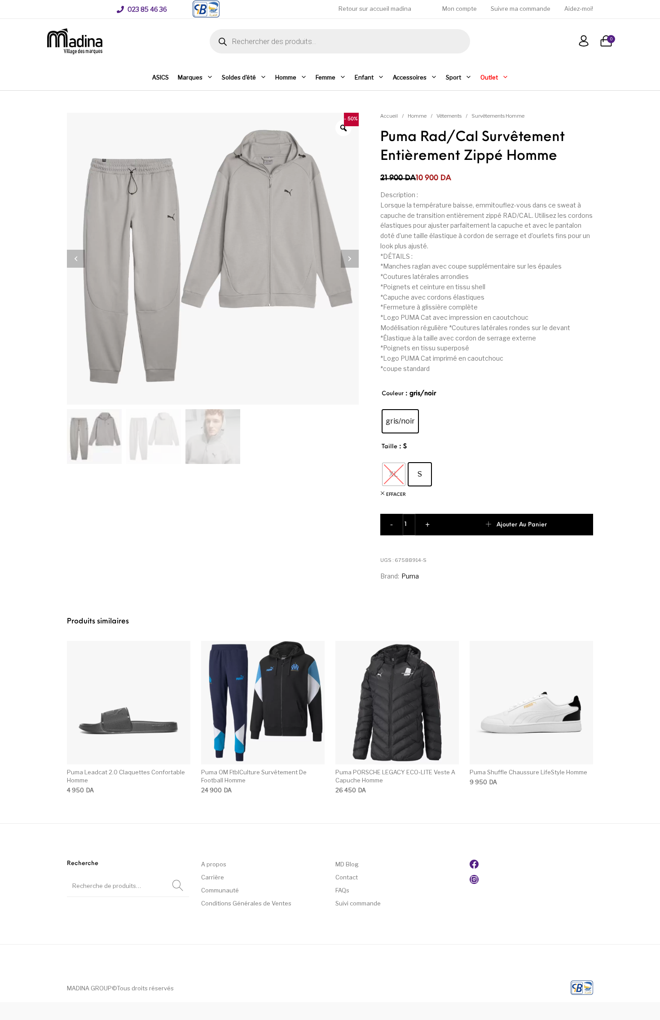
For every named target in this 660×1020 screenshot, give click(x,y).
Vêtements (449, 116)
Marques (190, 77)
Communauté (220, 890)
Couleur (393, 394)
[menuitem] (142, 9)
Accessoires (410, 77)
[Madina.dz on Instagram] (474, 881)
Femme (325, 77)
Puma (410, 576)
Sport (453, 77)
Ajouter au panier (522, 525)
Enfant (364, 77)
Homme (285, 77)
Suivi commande (358, 903)
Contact (346, 877)
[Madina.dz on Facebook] (474, 866)
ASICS (160, 77)
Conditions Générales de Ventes (246, 903)
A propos (213, 864)
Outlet (489, 77)
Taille (389, 447)
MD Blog (347, 864)
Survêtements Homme (497, 116)
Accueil (389, 116)
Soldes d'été (239, 77)
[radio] (400, 421)
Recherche (178, 885)
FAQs (342, 890)
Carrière (212, 877)
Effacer (396, 494)
